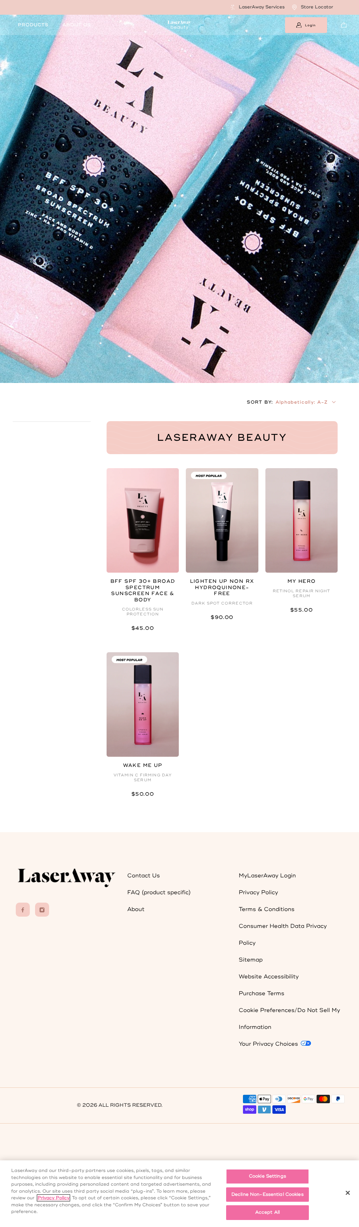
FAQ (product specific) (159, 892)
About (135, 909)
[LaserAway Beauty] (179, 25)
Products (33, 25)
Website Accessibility (269, 976)
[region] (179, 1193)
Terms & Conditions (266, 909)
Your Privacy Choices (269, 1043)
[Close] (347, 1193)
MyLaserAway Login (267, 875)
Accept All (267, 1212)
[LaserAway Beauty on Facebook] (23, 910)
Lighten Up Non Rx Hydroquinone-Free (222, 587)
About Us (76, 25)
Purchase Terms (261, 993)
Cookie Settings (267, 1176)
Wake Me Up (143, 765)
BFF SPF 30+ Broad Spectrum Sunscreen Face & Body (142, 590)
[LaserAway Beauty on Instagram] (42, 910)
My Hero (301, 581)
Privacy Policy (258, 892)
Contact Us (143, 875)
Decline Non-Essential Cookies (267, 1194)
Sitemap (251, 959)
